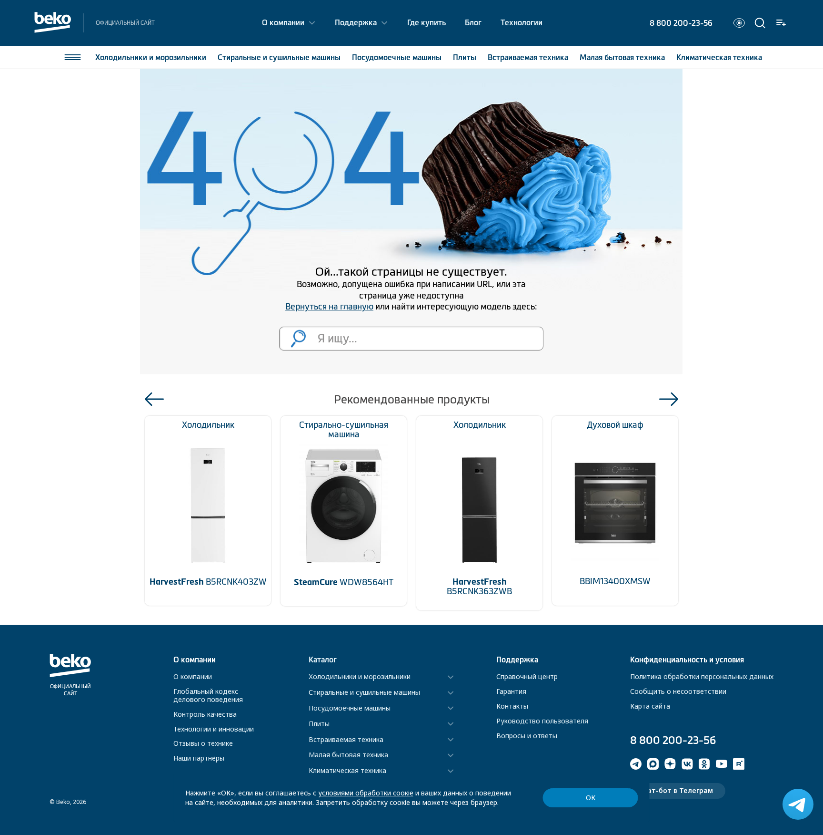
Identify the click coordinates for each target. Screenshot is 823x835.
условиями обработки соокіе (365, 792)
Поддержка (356, 22)
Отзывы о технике (203, 743)
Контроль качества (205, 714)
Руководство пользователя (542, 720)
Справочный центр (527, 676)
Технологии (521, 22)
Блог (473, 22)
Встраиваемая (528, 57)
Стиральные (279, 57)
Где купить (426, 22)
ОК (590, 797)
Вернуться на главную (329, 306)
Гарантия (511, 691)
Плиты (464, 57)
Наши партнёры (198, 758)
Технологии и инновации (213, 728)
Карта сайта (650, 706)
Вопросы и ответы (526, 735)
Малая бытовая (622, 57)
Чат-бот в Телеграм (677, 790)
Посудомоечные (397, 57)
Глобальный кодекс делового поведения (208, 695)
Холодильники (150, 57)
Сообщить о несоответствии (678, 691)
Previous (154, 399)
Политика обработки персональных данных (701, 676)
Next (668, 399)
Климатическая (719, 57)
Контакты (512, 706)
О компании (283, 22)
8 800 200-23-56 (681, 23)
